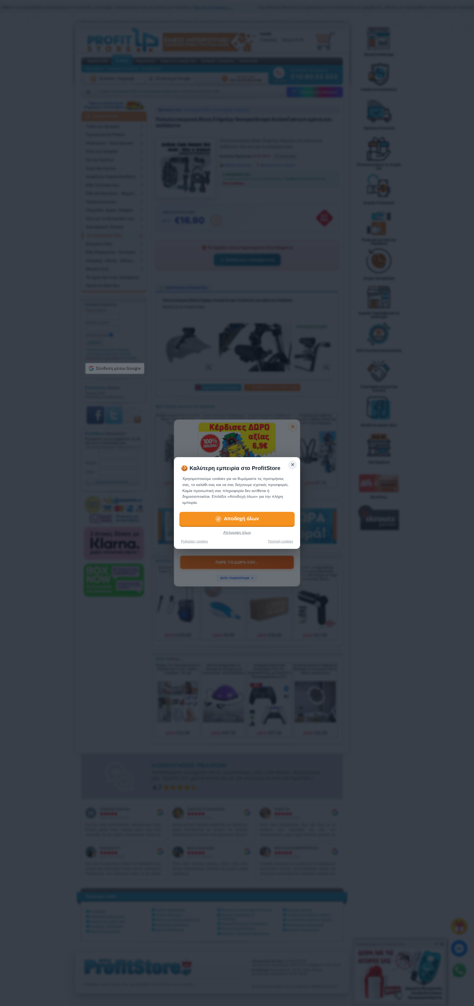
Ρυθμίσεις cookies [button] (194, 541)
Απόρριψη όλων (237, 532)
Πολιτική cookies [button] (280, 541)
